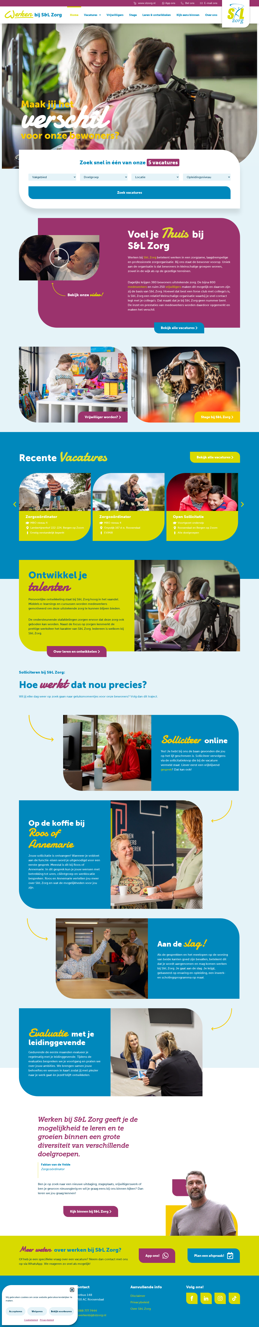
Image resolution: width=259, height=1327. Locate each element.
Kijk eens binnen (188, 15)
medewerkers (137, 287)
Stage (133, 15)
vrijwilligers (173, 287)
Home (74, 15)
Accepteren (15, 1311)
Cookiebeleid (31, 1320)
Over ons (211, 15)
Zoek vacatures (129, 192)
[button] (72, 1290)
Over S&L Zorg (140, 1308)
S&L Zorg (150, 257)
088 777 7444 (87, 1310)
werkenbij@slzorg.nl (92, 1315)
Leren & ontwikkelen (156, 15)
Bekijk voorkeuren (61, 1311)
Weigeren (37, 1311)
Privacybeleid (47, 1320)
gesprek (166, 769)
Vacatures (90, 15)
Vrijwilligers (115, 15)
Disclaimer (137, 1296)
